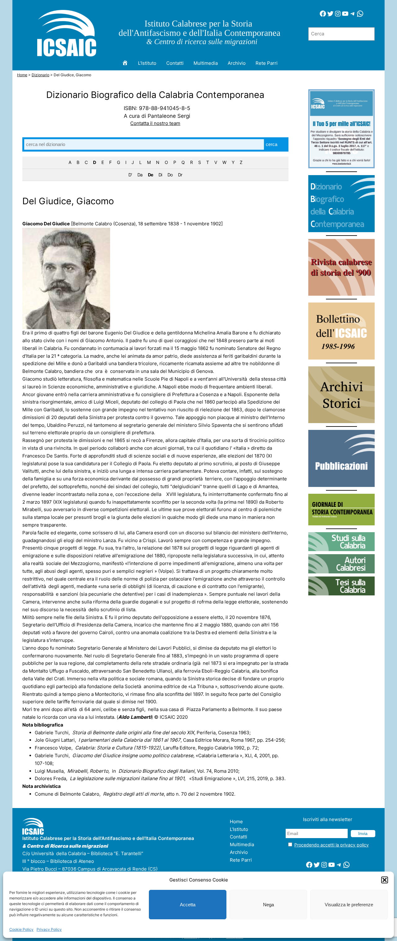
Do (169, 174)
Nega (268, 904)
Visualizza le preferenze (349, 904)
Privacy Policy (49, 929)
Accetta (187, 904)
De (150, 174)
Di (160, 174)
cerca (271, 144)
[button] (384, 880)
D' (130, 174)
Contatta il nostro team (155, 123)
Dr (180, 174)
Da (139, 174)
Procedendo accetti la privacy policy (331, 844)
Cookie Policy (21, 929)
